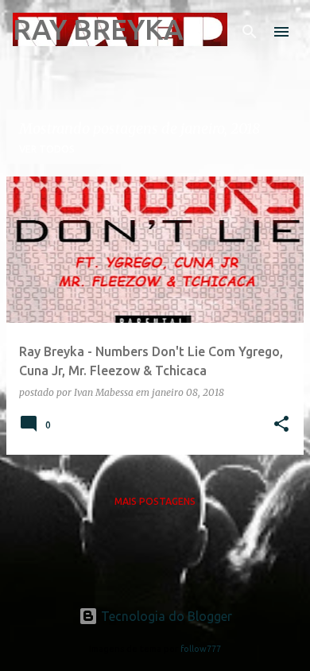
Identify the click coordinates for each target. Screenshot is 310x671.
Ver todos (47, 149)
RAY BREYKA (98, 29)
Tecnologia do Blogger (165, 616)
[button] (281, 425)
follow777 (200, 649)
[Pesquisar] (249, 32)
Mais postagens (155, 501)
